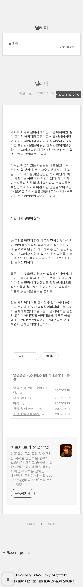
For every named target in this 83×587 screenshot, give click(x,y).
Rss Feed (15, 580)
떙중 (16, 403)
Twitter (31, 580)
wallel (63, 575)
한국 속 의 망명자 (25, 408)
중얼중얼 (20, 375)
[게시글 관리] (34, 356)
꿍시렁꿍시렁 (38, 375)
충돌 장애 (19, 398)
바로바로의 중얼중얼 (30, 447)
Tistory (36, 575)
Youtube (56, 580)
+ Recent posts (16, 552)
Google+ (68, 580)
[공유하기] (28, 356)
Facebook (43, 580)
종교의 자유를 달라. (26, 414)
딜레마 (13, 43)
